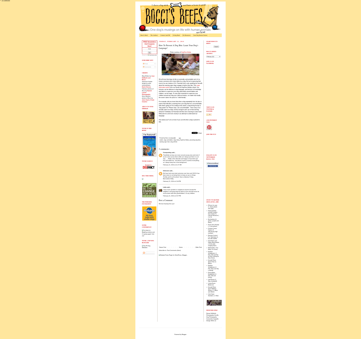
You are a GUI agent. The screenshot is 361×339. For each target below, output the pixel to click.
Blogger (184, 334)
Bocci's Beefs (144, 35)
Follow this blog (212, 165)
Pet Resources (186, 35)
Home (181, 247)
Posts (146, 63)
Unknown (166, 170)
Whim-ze (213, 320)
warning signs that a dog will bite (168, 142)
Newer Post (162, 247)
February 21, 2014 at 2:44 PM (172, 181)
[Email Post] (179, 138)
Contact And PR (165, 35)
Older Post (198, 247)
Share (200, 133)
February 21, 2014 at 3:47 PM (172, 196)
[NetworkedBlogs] (212, 163)
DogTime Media (184, 140)
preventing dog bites (195, 140)
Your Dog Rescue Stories (200, 35)
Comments (147, 67)
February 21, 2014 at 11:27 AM (172, 165)
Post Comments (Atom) (174, 250)
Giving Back (176, 35)
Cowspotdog (167, 152)
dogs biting (176, 140)
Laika (164, 187)
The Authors (154, 35)
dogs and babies (168, 140)
